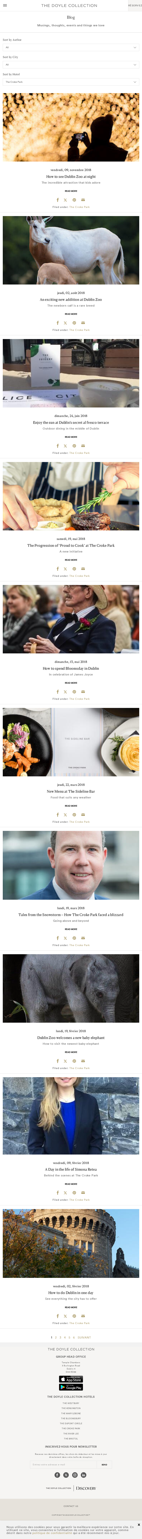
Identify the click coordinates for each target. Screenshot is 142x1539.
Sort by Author (12, 40)
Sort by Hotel (11, 74)
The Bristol (71, 1438)
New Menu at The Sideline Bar (71, 791)
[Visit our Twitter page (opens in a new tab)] (66, 1475)
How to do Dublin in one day (71, 1292)
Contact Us (71, 1506)
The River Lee (71, 1433)
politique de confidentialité (52, 1533)
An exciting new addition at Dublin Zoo (71, 299)
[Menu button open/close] (5, 5)
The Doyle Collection (71, 1349)
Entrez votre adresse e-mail (49, 1464)
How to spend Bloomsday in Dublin (71, 668)
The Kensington (71, 1408)
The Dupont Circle (71, 1423)
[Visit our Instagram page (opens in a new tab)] (75, 1475)
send (104, 1464)
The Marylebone (71, 1413)
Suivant (84, 1337)
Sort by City (10, 57)
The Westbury (71, 1403)
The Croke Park (79, 207)
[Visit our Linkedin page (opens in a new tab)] (83, 1475)
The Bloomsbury (71, 1418)
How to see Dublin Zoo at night (71, 176)
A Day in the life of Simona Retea (71, 1169)
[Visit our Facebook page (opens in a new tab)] (57, 1475)
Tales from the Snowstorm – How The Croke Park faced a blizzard (71, 914)
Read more (71, 191)
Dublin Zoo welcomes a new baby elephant (71, 1037)
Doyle (69, 5)
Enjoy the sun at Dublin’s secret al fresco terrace (71, 422)
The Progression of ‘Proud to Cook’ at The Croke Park (71, 545)
